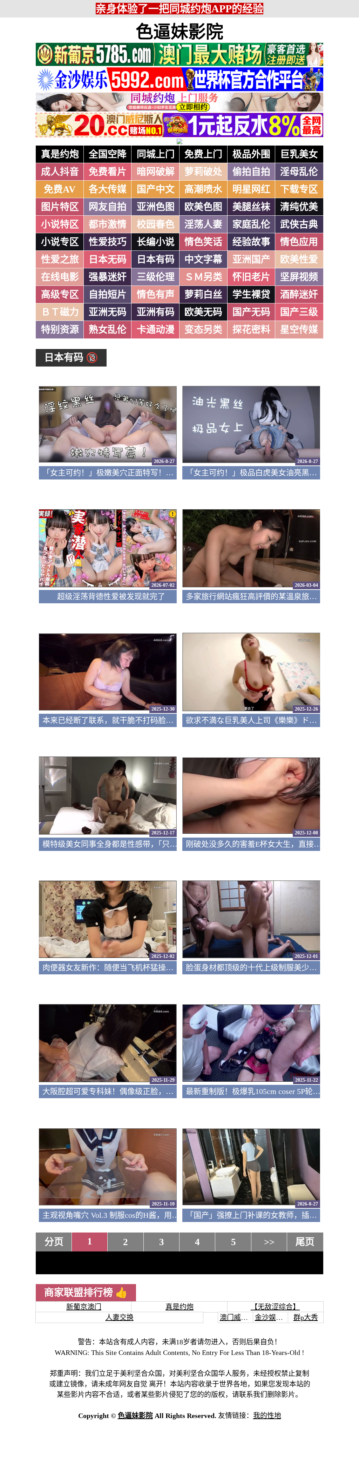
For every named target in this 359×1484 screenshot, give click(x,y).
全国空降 (108, 154)
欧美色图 (203, 207)
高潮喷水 (203, 189)
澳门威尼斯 (237, 1317)
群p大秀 (305, 1317)
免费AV (60, 189)
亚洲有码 (156, 312)
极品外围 (251, 154)
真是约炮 (60, 154)
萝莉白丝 (203, 294)
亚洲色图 (156, 207)
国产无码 (251, 312)
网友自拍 (108, 207)
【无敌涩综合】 (275, 1307)
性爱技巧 (108, 242)
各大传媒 (108, 189)
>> (269, 1242)
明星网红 (251, 189)
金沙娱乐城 (272, 1317)
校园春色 (156, 224)
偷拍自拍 (251, 172)
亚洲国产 (251, 259)
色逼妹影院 (179, 32)
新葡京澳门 (83, 1307)
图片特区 (60, 207)
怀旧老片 (251, 277)
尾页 (305, 1242)
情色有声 (156, 294)
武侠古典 (299, 224)
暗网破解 (156, 172)
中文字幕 (203, 259)
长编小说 (156, 242)
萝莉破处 (203, 172)
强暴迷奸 (108, 277)
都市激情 (108, 224)
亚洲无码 (108, 312)
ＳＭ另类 (203, 277)
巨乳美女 (299, 154)
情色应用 (299, 242)
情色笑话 (203, 242)
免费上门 (203, 154)
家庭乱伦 (251, 224)
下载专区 (299, 189)
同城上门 (156, 154)
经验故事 (251, 242)
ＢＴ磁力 (60, 312)
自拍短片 (108, 294)
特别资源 (60, 329)
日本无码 (108, 259)
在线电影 (60, 277)
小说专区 (60, 242)
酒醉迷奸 (299, 294)
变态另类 (203, 329)
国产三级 (299, 312)
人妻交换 (120, 1317)
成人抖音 (60, 172)
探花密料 (251, 329)
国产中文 (156, 189)
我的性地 (267, 1415)
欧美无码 (203, 312)
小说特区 (60, 224)
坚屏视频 (299, 277)
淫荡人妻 (203, 224)
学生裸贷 (251, 294)
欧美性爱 (299, 259)
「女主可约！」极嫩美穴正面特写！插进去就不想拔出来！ (142, 472)
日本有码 (156, 259)
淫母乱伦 (299, 172)
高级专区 (60, 294)
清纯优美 (299, 207)
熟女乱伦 (108, 329)
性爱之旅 (60, 259)
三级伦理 (156, 277)
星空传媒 (299, 329)
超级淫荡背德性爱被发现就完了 (111, 596)
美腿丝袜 (251, 207)
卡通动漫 (156, 329)
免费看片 (108, 172)
